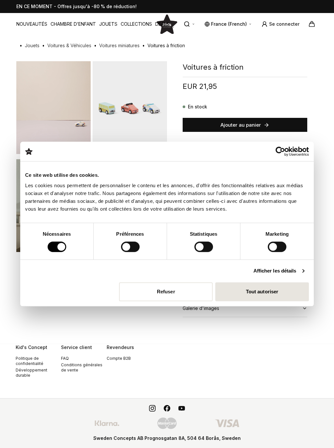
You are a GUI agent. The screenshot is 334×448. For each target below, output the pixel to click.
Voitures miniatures (119, 45)
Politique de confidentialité (29, 361)
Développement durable (31, 373)
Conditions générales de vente (81, 367)
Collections (136, 24)
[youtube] (181, 408)
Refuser (166, 291)
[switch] (130, 247)
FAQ (65, 358)
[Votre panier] (312, 24)
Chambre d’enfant (73, 24)
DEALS (162, 24)
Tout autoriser (262, 291)
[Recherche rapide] (189, 24)
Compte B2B (119, 358)
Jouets (108, 24)
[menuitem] (31, 24)
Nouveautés (31, 24)
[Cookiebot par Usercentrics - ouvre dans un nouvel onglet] (280, 151)
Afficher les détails (274, 270)
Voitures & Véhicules (69, 45)
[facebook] (167, 408)
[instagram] (152, 408)
